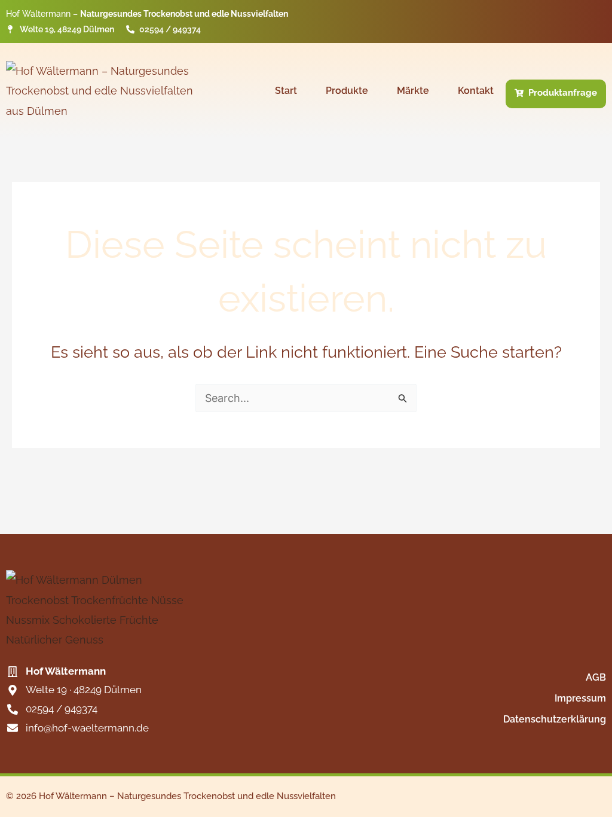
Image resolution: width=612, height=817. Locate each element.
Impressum (580, 698)
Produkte (347, 90)
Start (286, 90)
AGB (596, 677)
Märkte (413, 90)
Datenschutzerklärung (554, 719)
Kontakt (476, 90)
